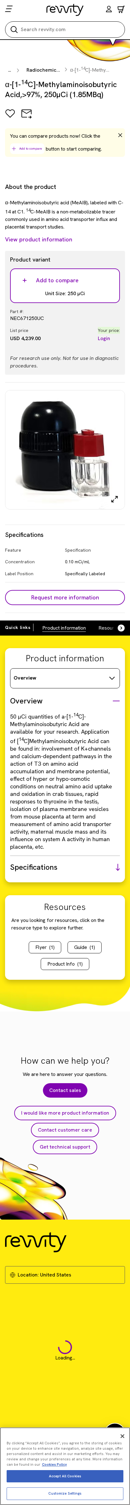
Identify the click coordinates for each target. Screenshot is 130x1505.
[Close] (122, 1436)
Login (104, 338)
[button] (108, 10)
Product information (64, 628)
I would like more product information (65, 1113)
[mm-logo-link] (65, 10)
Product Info (65, 964)
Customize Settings (64, 1493)
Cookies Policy (54, 1464)
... (9, 70)
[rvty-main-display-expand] (114, 499)
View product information (38, 239)
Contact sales (65, 1090)
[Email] (26, 118)
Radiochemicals (45, 70)
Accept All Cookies (65, 1476)
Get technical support (65, 1147)
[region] (65, 1466)
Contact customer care (65, 1130)
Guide (84, 947)
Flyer (45, 947)
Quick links (18, 627)
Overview (25, 678)
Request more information (65, 597)
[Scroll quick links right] (117, 628)
